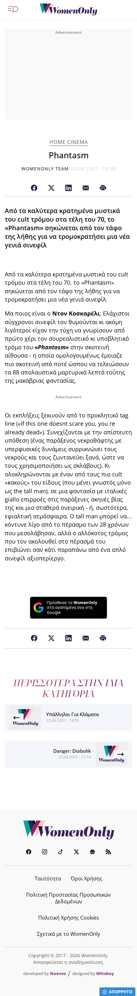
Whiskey (105, 973)
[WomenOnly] (68, 9)
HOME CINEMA (68, 142)
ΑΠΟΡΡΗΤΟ (120, 991)
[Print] (103, 188)
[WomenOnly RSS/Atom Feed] (108, 853)
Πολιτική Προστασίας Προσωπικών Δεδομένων (68, 898)
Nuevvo (58, 973)
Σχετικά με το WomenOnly (68, 933)
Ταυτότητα (48, 878)
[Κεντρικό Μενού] (13, 9)
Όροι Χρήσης (86, 878)
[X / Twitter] (51, 188)
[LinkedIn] (68, 188)
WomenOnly (68, 830)
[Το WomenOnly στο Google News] (92, 853)
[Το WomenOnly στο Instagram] (44, 853)
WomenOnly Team (45, 169)
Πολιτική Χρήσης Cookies (68, 917)
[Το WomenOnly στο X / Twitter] (76, 853)
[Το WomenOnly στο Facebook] (28, 853)
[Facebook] (34, 188)
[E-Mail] (86, 188)
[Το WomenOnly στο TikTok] (60, 853)
